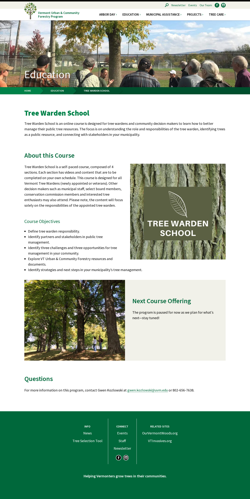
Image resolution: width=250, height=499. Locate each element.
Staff (122, 440)
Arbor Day (107, 14)
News (87, 433)
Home (27, 90)
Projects (194, 14)
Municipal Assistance (163, 14)
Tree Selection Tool (87, 440)
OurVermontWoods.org (160, 433)
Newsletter (178, 5)
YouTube (223, 5)
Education (130, 14)
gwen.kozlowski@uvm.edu (147, 390)
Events (192, 5)
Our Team (206, 5)
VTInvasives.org (160, 440)
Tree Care (216, 14)
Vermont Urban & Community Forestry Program (58, 14)
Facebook (217, 5)
